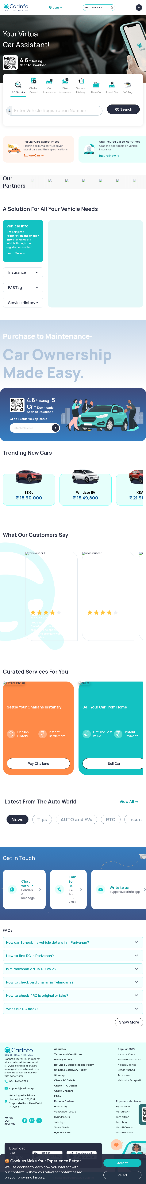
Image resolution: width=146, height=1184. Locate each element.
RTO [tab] (111, 819)
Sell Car (114, 763)
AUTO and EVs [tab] (76, 819)
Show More (129, 1022)
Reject (122, 1175)
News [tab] (17, 819)
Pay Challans (38, 763)
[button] (96, 264)
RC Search (123, 109)
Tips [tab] (42, 819)
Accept (122, 1163)
